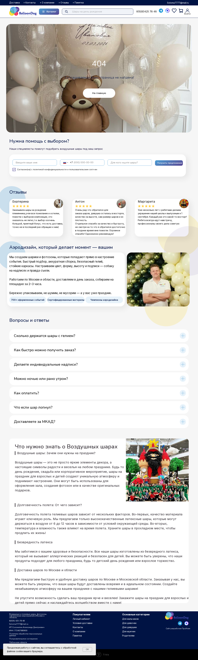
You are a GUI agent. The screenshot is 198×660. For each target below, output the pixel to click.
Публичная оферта (18, 642)
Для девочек (129, 623)
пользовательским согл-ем (83, 169)
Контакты (78, 627)
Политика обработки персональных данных (25, 635)
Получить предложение (169, 163)
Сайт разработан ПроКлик (178, 628)
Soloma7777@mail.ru (178, 2)
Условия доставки (82, 623)
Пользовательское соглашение (23, 639)
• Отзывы (64, 2)
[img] (23, 11)
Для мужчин (128, 631)
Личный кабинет (81, 619)
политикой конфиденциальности (50, 169)
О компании (79, 631)
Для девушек (129, 627)
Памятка (77, 635)
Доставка (14, 2)
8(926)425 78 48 (146, 11)
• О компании (47, 2)
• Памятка (78, 2)
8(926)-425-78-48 (17, 621)
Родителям (128, 635)
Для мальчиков (130, 619)
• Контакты (30, 2)
